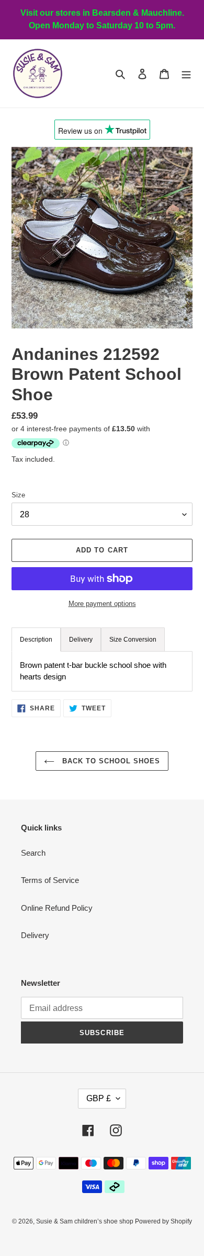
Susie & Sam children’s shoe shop (85, 1221)
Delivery (35, 935)
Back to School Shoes (110, 761)
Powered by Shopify (163, 1221)
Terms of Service (50, 880)
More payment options (102, 604)
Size (18, 495)
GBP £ (98, 1098)
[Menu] (186, 73)
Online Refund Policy (57, 907)
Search (33, 852)
